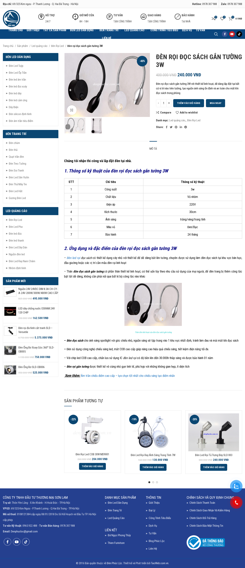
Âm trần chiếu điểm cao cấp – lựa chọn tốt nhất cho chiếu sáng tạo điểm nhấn (128, 376)
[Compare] (115, 419)
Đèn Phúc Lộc (114, 563)
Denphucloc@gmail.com (24, 531)
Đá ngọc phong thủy (119, 535)
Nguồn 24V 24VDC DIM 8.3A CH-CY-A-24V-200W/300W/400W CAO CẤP (38, 291)
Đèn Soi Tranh (16, 170)
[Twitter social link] (171, 127)
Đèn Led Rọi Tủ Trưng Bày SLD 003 (213, 455)
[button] (92, 466)
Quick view (115, 428)
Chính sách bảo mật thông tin (206, 525)
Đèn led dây (15, 93)
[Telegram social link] (185, 127)
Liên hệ (153, 548)
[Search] (216, 34)
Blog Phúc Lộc (157, 541)
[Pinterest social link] (176, 127)
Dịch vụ (153, 525)
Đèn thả (13, 150)
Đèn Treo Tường (17, 163)
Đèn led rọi (73, 258)
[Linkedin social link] (181, 127)
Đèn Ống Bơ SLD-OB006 (31, 367)
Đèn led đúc (15, 233)
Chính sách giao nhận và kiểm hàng (209, 510)
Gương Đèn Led (17, 198)
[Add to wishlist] (115, 437)
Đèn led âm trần (17, 79)
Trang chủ (8, 45)
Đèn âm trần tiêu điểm (21, 121)
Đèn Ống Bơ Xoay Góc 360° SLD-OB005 (36, 349)
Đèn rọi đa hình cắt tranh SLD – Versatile (35, 330)
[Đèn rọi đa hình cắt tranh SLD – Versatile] (10, 333)
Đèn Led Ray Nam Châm (22, 261)
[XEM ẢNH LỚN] (72, 110)
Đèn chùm (14, 143)
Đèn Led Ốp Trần (18, 72)
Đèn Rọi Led (57, 45)
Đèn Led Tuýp (16, 66)
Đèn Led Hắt (15, 191)
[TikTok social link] (239, 34)
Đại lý (152, 510)
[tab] (153, 147)
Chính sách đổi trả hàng (202, 518)
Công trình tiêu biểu (160, 518)
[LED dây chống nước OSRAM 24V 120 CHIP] (10, 313)
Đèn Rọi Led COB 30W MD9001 (92, 454)
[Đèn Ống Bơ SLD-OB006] (10, 370)
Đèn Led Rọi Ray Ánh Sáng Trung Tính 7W (153, 455)
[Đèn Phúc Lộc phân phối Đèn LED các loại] (66, 358)
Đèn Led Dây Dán (18, 247)
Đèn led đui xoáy (18, 86)
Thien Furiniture (116, 543)
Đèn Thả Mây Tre (18, 184)
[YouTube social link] (232, 34)
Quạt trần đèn (16, 156)
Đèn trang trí (115, 510)
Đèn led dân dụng (118, 502)
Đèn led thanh (16, 240)
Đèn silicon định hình (20, 114)
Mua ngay (215, 103)
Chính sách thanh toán (202, 502)
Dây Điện (13, 107)
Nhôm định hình (17, 268)
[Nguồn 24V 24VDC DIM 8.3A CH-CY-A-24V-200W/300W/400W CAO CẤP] (10, 294)
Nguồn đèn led (17, 254)
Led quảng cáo (40, 45)
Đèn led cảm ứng (18, 100)
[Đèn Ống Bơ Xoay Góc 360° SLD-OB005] (10, 352)
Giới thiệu (154, 502)
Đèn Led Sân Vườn (19, 177)
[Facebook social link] (225, 34)
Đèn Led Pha (16, 227)
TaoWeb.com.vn (159, 563)
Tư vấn (152, 533)
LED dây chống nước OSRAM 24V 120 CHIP (36, 310)
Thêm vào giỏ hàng (188, 103)
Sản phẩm (23, 45)
